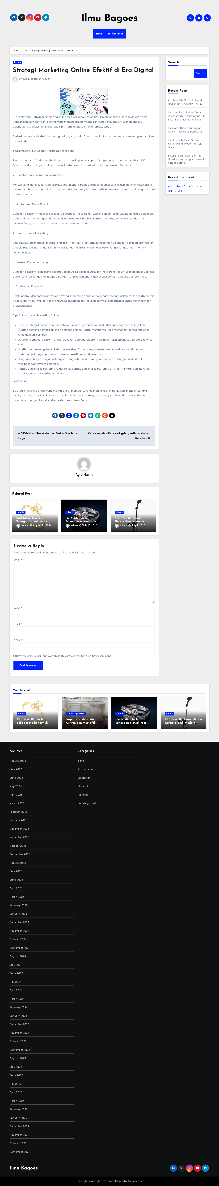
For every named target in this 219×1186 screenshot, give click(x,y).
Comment (20, 559)
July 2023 (16, 1066)
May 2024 (16, 981)
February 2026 (19, 811)
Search (173, 62)
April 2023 (16, 1092)
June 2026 (16, 777)
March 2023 (17, 1100)
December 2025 (19, 828)
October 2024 (18, 939)
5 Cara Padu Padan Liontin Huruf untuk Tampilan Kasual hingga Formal (186, 159)
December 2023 (19, 1024)
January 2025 (18, 913)
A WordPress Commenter (183, 186)
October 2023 (18, 1041)
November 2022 (19, 1134)
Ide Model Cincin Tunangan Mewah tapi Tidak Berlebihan (80, 522)
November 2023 (19, 1032)
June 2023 (16, 1075)
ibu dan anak (115, 34)
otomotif (82, 786)
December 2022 (19, 1126)
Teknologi (83, 794)
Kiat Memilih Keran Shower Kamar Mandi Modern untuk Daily (129, 522)
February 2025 (19, 905)
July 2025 (16, 871)
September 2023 (20, 1049)
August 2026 (18, 760)
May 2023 (16, 1083)
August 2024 (18, 956)
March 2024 (17, 998)
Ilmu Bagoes (109, 18)
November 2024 (19, 930)
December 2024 (19, 922)
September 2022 (20, 1151)
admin (26, 79)
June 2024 (16, 973)
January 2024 (18, 1015)
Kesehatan (84, 777)
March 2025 (17, 896)
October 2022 (18, 1143)
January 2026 (18, 820)
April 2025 (16, 888)
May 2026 (16, 786)
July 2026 (16, 769)
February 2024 (19, 1007)
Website (18, 640)
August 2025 (18, 862)
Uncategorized (76, 713)
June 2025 (16, 879)
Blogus (119, 1181)
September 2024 (20, 947)
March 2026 (17, 803)
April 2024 (16, 990)
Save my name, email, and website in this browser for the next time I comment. (64, 656)
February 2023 (19, 1109)
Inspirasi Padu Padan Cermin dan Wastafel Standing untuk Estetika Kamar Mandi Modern (186, 116)
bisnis (99, 34)
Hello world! (175, 191)
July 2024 (16, 964)
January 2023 (18, 1117)
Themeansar (135, 1181)
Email (17, 624)
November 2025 (19, 837)
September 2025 (20, 854)
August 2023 (18, 1058)
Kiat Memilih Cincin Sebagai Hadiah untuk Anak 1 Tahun (31, 522)
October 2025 (18, 845)
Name (17, 608)
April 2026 (16, 794)
